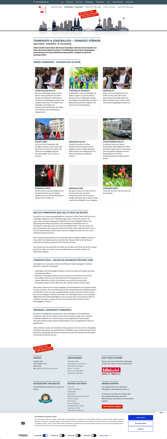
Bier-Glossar (72, 401)
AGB (78, 408)
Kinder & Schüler (109, 7)
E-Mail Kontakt (117, 2)
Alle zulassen (141, 417)
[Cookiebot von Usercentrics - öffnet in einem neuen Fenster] (23, 435)
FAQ (108, 2)
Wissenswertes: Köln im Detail (78, 396)
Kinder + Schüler (73, 368)
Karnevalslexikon (74, 403)
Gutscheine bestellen (75, 373)
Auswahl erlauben (140, 423)
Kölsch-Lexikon (73, 399)
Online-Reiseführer (74, 389)
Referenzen (100, 2)
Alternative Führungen (126, 7)
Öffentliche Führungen (93, 7)
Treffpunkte (89, 2)
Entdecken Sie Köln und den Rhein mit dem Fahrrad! (117, 190)
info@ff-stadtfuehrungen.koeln (46, 368)
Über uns (79, 2)
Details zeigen (104, 435)
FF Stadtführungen (40, 2)
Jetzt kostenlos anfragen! (112, 406)
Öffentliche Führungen (76, 366)
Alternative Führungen (76, 371)
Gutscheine (130, 2)
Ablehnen (141, 429)
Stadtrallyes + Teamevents (73, 7)
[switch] (62, 435)
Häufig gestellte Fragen (76, 406)
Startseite (69, 2)
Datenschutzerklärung (75, 410)
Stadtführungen (56, 7)
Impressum (71, 408)
